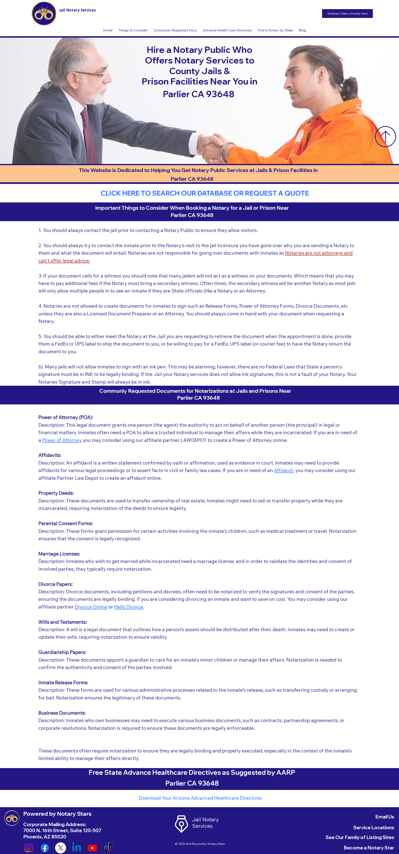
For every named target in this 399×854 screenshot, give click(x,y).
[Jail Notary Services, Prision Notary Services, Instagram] (28, 847)
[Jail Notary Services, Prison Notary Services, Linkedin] (76, 847)
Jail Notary (205, 819)
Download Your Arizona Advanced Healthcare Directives (200, 798)
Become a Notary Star (369, 848)
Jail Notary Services (77, 9)
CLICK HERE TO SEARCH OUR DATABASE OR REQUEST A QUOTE (205, 193)
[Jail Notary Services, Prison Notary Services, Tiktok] (108, 847)
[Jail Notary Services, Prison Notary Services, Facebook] (44, 847)
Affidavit (283, 470)
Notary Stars (216, 844)
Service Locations (373, 827)
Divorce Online (91, 607)
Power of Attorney (62, 440)
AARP (285, 772)
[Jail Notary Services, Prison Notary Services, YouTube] (92, 847)
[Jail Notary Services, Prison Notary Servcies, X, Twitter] (60, 847)
